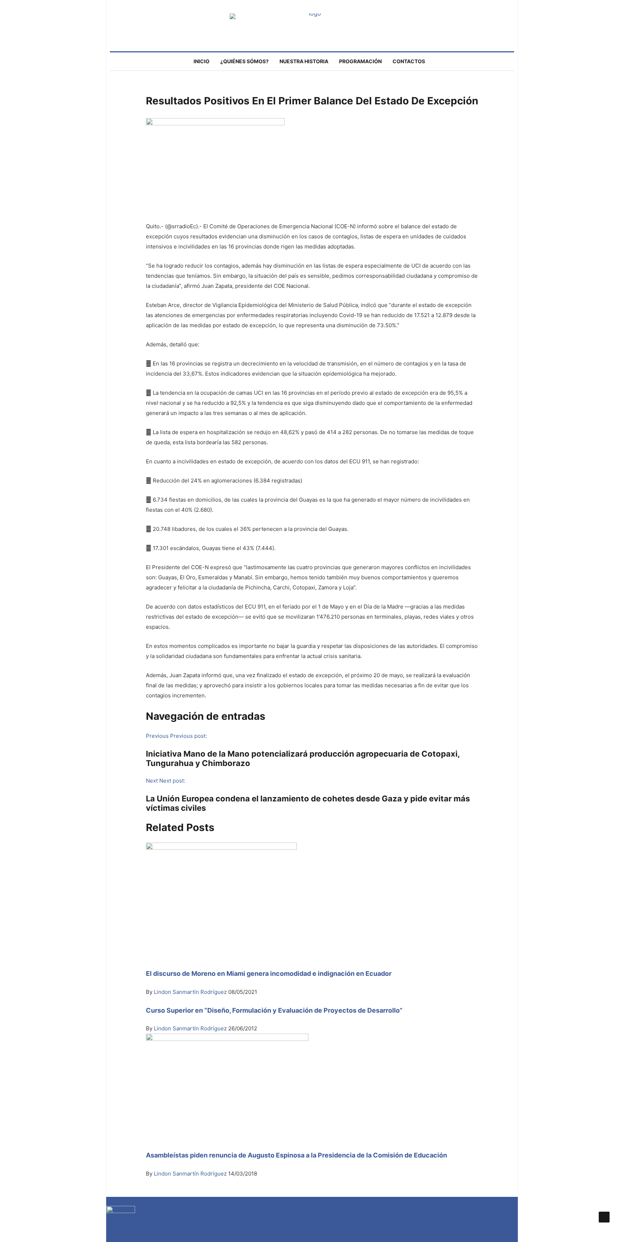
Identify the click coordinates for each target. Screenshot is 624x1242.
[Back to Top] (604, 1217)
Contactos (409, 61)
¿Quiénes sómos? (244, 61)
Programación (360, 61)
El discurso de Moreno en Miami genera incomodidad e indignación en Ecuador (268, 973)
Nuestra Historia (304, 61)
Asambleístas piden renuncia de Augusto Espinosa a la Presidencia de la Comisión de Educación (296, 1155)
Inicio (201, 61)
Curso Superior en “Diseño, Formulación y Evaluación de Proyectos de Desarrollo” (274, 1010)
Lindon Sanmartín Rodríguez (191, 991)
